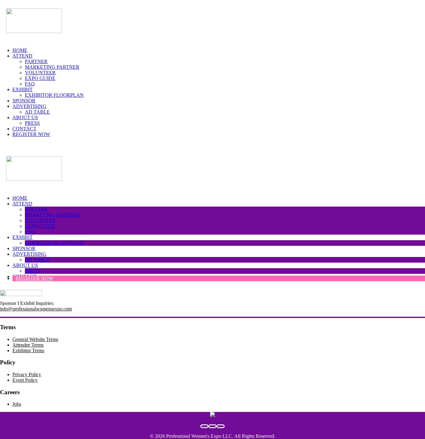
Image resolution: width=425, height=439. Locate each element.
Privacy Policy (26, 374)
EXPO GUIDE (40, 78)
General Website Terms (35, 339)
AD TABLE (37, 111)
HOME (19, 50)
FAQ (30, 83)
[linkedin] (212, 426)
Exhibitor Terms (28, 350)
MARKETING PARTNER (52, 67)
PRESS (32, 123)
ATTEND (22, 55)
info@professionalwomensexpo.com (36, 308)
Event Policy (25, 380)
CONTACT (24, 128)
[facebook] (204, 426)
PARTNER (36, 61)
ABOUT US (25, 117)
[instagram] (221, 426)
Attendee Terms (28, 345)
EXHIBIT (22, 89)
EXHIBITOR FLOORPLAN (54, 95)
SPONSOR (23, 100)
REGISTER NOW (31, 134)
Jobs (16, 404)
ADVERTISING (29, 106)
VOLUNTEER (40, 72)
